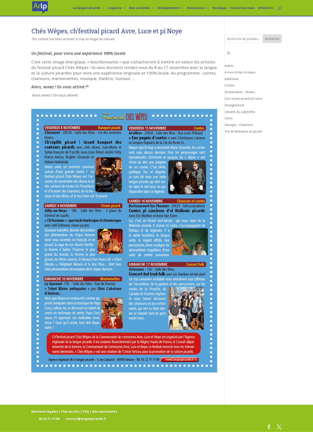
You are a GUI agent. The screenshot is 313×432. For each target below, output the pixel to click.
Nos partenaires (104, 411)
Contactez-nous (242, 8)
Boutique (220, 8)
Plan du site (70, 411)
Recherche (272, 39)
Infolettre (265, 8)
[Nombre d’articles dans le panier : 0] (228, 53)
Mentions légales (44, 411)
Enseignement (168, 8)
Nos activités (139, 8)
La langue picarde (86, 8)
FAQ (86, 411)
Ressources (196, 8)
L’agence (115, 8)
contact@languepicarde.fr (86, 419)
